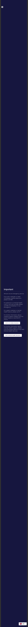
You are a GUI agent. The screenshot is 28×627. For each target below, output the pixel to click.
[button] (2, 7)
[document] (14, 313)
